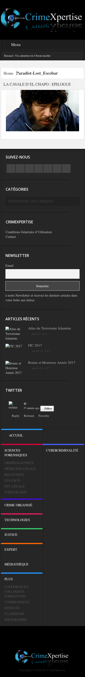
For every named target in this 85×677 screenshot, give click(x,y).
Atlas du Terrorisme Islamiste (49, 328)
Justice (10, 534)
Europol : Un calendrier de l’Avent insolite (27, 55)
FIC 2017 (35, 345)
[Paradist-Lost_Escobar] (42, 110)
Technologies (17, 520)
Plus (8, 579)
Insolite (12, 608)
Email (9, 265)
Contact (11, 236)
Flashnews (14, 613)
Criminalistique (19, 462)
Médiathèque (16, 564)
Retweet (29, 416)
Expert (10, 549)
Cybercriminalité (62, 450)
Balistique (14, 474)
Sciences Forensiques (15, 452)
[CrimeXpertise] (42, 19)
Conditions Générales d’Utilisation (29, 232)
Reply (16, 416)
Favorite (43, 416)
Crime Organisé (18, 505)
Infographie (15, 619)
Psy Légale (14, 486)
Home (8, 73)
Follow (48, 408)
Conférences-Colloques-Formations (16, 591)
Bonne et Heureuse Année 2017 (51, 362)
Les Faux (12, 480)
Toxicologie (15, 492)
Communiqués (16, 602)
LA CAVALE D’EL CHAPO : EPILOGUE (37, 84)
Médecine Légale (20, 468)
